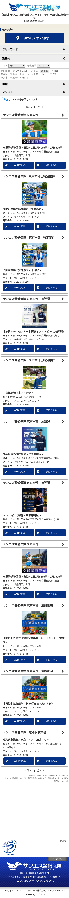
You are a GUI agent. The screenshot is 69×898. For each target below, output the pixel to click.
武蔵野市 (14, 77)
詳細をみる (51, 165)
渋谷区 (4, 74)
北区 (22, 74)
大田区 (54, 71)
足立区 (30, 74)
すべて (16, 71)
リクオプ (40, 894)
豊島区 (13, 74)
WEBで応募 (20, 165)
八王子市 (51, 74)
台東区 (34, 71)
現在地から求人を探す (36, 38)
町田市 (25, 77)
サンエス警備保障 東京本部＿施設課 (26, 298)
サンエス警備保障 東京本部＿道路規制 (28, 605)
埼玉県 (51, 775)
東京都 (64, 778)
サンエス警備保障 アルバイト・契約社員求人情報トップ (25, 778)
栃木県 (45, 775)
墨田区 (44, 71)
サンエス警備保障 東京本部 (20, 115)
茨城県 (39, 775)
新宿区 (25, 71)
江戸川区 (40, 74)
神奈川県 (65, 775)
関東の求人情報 (54, 778)
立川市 (4, 77)
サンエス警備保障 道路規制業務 (24, 732)
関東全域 (32, 775)
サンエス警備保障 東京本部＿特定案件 (29, 176)
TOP (63, 841)
